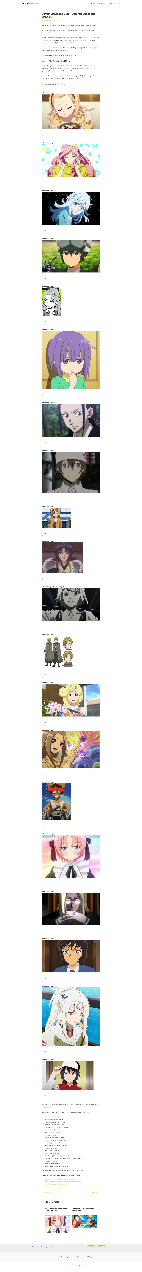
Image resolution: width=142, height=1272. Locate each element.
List (52, 1213)
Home (93, 3)
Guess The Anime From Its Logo (55, 1184)
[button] (105, 3)
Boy (45, 135)
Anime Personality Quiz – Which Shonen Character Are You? (63, 1181)
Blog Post (47, 1213)
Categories (101, 3)
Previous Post (47, 1192)
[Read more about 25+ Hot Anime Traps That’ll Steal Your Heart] (57, 1224)
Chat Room (112, 3)
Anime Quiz (75, 1213)
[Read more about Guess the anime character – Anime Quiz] (84, 1221)
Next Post (96, 1192)
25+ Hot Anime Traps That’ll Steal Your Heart (56, 1209)
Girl (45, 137)
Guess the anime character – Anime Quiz (83, 1209)
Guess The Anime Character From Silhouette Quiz (60, 1179)
